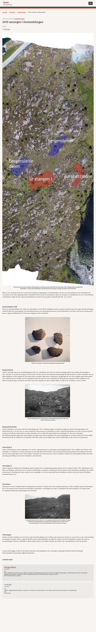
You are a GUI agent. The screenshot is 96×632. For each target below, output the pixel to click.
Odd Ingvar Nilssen (10, 567)
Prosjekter (12, 12)
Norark (6, 2)
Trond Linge (7, 29)
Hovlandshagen (21, 12)
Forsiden (4, 12)
